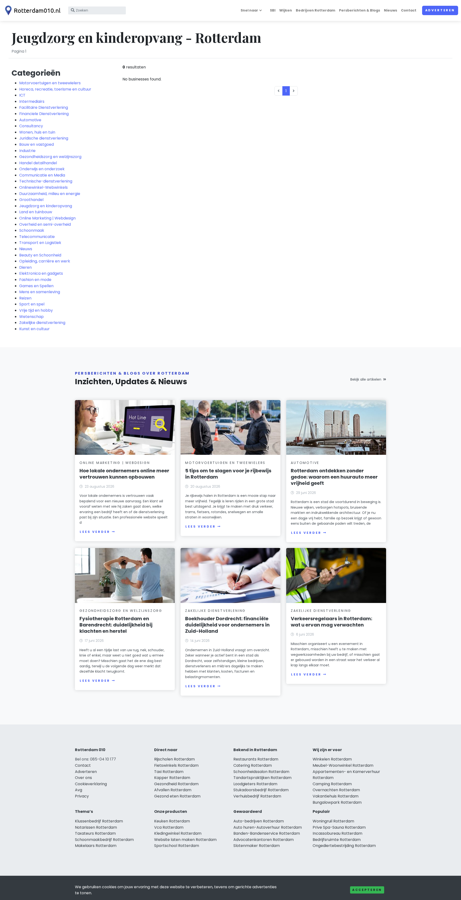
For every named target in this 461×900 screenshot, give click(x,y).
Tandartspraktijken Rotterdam (262, 777)
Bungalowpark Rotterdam (337, 802)
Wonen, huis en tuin (37, 132)
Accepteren (367, 890)
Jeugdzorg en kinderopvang (45, 206)
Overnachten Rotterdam (336, 790)
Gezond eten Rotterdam (177, 796)
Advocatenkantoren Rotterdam (263, 839)
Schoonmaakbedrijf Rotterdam (104, 839)
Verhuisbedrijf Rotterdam (257, 796)
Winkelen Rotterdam (332, 759)
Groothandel (31, 199)
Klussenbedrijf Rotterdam (99, 821)
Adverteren (440, 10)
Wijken (285, 10)
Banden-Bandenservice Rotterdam (266, 833)
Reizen (25, 298)
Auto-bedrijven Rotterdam (258, 821)
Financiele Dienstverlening (44, 113)
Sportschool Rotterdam (176, 845)
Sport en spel (31, 304)
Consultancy (31, 126)
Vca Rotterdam (168, 827)
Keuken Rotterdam (172, 821)
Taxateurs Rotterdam (95, 833)
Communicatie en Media (42, 175)
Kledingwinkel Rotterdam (177, 833)
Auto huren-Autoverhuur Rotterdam (267, 827)
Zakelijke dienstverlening (42, 322)
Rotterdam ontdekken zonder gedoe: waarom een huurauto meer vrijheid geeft (334, 476)
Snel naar (249, 10)
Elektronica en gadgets (41, 273)
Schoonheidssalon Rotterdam (261, 771)
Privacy (82, 796)
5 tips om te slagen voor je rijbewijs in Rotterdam (228, 473)
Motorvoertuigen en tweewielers (50, 83)
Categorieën (36, 72)
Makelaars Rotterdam (95, 845)
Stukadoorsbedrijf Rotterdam (261, 790)
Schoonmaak (31, 230)
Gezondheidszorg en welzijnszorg (50, 156)
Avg (78, 790)
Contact (408, 10)
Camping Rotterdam (332, 784)
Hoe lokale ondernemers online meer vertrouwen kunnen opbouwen (124, 473)
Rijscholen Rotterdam (174, 759)
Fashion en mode (35, 279)
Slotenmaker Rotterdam (256, 845)
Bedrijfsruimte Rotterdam (337, 839)
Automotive (30, 120)
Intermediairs (31, 101)
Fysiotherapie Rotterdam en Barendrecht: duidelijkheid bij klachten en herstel (115, 624)
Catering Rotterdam (252, 765)
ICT (22, 95)
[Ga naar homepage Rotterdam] (32, 10)
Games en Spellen (36, 286)
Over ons (83, 777)
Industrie (27, 150)
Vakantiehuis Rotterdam (335, 796)
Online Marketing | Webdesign (47, 218)
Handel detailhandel (38, 163)
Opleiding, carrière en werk (44, 261)
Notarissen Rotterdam (96, 827)
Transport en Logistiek (40, 242)
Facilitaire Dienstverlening (43, 107)
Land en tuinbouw (35, 212)
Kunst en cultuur (34, 329)
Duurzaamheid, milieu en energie (49, 193)
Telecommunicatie (37, 236)
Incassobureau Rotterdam (337, 833)
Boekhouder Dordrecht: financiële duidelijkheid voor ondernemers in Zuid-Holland (227, 624)
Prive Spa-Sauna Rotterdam (339, 827)
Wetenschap (31, 316)
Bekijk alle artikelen (365, 379)
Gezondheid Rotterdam (176, 784)
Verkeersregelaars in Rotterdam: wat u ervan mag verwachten (331, 621)
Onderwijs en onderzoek (42, 169)
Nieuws (390, 10)
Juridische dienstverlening (43, 138)
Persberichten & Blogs (359, 10)
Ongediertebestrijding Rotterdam (344, 845)
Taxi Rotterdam (168, 771)
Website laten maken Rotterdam (185, 839)
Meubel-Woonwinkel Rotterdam (343, 765)
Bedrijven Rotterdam (315, 10)
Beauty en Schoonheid (40, 255)
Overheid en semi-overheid (45, 224)
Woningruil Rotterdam (333, 821)
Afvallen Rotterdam (172, 790)
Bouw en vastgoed (36, 144)
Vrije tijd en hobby (36, 310)
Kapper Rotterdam (172, 777)
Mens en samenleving (39, 292)
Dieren (25, 267)
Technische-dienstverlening (45, 181)
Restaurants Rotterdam (255, 759)
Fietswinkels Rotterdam (176, 765)
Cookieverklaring (91, 784)
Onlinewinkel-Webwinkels (43, 187)
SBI (272, 10)
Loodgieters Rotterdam (255, 784)
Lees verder (95, 532)
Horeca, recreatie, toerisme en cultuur (55, 89)
